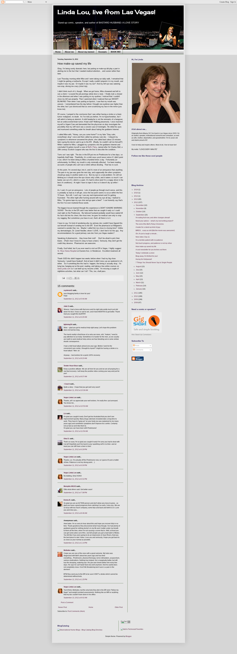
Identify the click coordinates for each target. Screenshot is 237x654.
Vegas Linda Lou (70, 397)
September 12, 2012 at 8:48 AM (75, 513)
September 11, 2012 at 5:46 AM (75, 299)
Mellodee (67, 550)
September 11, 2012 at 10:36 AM (76, 390)
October (139, 212)
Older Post (119, 607)
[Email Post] (63, 278)
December (140, 205)
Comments (139, 350)
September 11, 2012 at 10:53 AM (76, 406)
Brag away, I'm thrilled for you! (147, 256)
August (139, 266)
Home (58, 52)
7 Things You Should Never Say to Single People (154, 262)
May (137, 276)
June (138, 273)
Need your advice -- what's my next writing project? (154, 221)
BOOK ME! (116, 52)
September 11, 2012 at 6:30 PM (75, 465)
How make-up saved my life (146, 246)
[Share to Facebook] (75, 278)
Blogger (128, 636)
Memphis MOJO (70, 486)
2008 (136, 303)
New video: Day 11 (143, 237)
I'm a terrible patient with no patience (149, 240)
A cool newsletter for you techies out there (151, 250)
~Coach (67, 384)
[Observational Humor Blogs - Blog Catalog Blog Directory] (79, 630)
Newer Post (62, 607)
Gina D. (66, 439)
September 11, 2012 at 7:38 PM (75, 493)
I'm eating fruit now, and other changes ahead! (153, 218)
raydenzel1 (68, 290)
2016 (136, 193)
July (137, 270)
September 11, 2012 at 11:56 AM (76, 431)
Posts (137, 346)
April (138, 279)
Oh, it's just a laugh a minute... (147, 234)
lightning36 (68, 324)
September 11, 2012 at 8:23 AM (75, 358)
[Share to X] (73, 278)
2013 (136, 199)
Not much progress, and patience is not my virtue (154, 243)
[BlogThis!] (70, 278)
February (139, 286)
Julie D (66, 306)
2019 (136, 190)
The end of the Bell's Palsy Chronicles (150, 224)
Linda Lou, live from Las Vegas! (106, 11)
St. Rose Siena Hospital (67, 251)
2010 (136, 296)
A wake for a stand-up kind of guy (148, 227)
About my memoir (86, 52)
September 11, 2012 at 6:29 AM (75, 317)
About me (69, 52)
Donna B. (67, 500)
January (139, 289)
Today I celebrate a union (145, 253)
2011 (136, 293)
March (138, 282)
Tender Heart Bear (71, 366)
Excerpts (102, 52)
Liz (65, 413)
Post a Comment (67, 602)
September (140, 215)
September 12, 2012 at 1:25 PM (75, 579)
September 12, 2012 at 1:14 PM (75, 543)
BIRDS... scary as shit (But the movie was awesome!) (155, 230)
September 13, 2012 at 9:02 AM (75, 598)
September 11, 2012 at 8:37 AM (75, 376)
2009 (136, 299)
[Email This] (68, 278)
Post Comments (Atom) (76, 611)
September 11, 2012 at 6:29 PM (75, 449)
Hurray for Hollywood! (144, 259)
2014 (136, 196)
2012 (136, 202)
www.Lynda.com (63, 269)
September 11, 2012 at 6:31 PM (75, 479)
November (140, 208)
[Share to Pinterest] (78, 278)
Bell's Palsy (92, 147)
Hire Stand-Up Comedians (141, 335)
